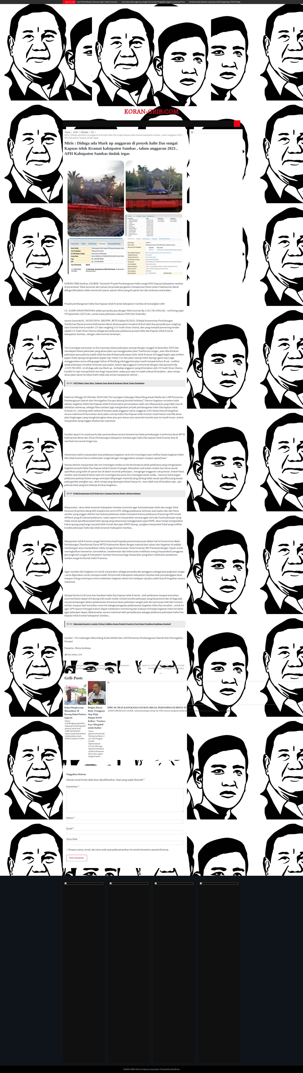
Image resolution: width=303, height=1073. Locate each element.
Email (70, 828)
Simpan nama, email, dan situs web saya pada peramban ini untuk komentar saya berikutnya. (118, 849)
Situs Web (71, 839)
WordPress (174, 1069)
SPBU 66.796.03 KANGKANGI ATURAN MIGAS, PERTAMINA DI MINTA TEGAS (149, 707)
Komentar (72, 786)
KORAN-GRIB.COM (151, 111)
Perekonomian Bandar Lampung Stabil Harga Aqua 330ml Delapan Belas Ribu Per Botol (181, 2)
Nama (70, 818)
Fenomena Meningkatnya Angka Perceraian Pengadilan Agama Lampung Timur (111, 2)
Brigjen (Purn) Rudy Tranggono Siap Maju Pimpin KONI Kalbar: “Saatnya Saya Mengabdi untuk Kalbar (96, 717)
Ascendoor (155, 1069)
